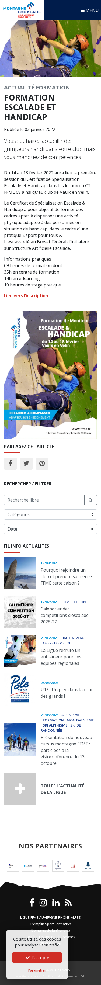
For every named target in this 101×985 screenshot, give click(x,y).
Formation (53, 87)
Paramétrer (37, 970)
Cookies (72, 976)
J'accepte (39, 957)
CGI (82, 976)
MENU (92, 10)
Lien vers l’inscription (26, 296)
